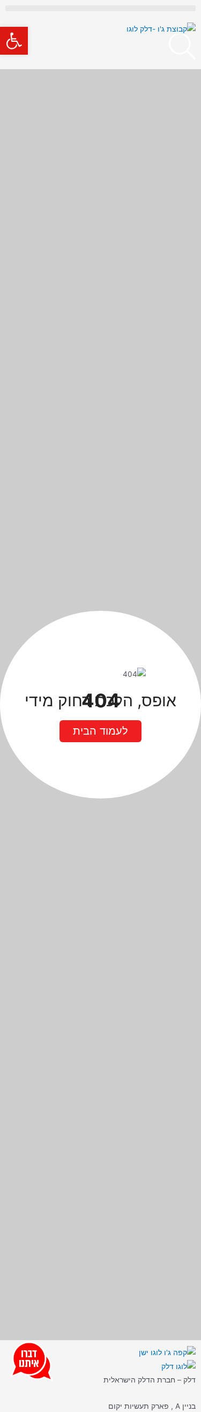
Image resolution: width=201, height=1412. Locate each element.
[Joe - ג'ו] (167, 1352)
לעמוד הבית (100, 731)
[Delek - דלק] (178, 1366)
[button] (14, 41)
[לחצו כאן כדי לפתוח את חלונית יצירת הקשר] (31, 1358)
